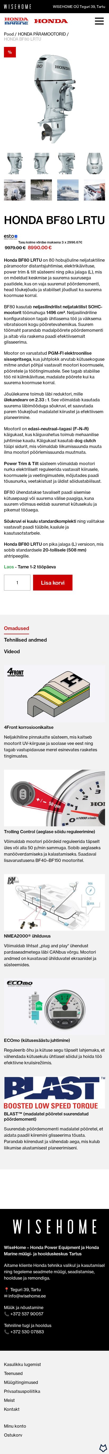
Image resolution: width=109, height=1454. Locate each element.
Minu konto (15, 1426)
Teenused (13, 1373)
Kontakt (12, 1409)
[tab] (54, 628)
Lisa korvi (53, 582)
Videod (12, 651)
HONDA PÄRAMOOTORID (42, 34)
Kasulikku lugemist (22, 1364)
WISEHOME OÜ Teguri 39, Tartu (79, 6)
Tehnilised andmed (25, 640)
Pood (9, 34)
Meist (9, 1400)
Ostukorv (13, 1435)
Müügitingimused (21, 1382)
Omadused (16, 628)
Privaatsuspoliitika (22, 1391)
